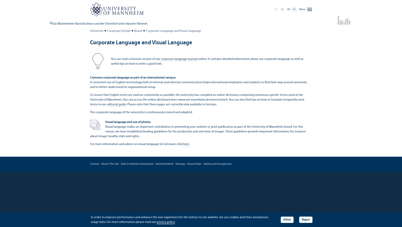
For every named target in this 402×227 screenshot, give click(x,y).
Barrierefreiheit (164, 164)
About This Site (110, 164)
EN (294, 9)
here (186, 144)
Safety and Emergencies (217, 164)
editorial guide (116, 104)
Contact (94, 164)
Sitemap (180, 164)
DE (288, 9)
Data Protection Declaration (137, 164)
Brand (138, 31)
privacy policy (166, 222)
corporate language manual (179, 59)
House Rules (194, 164)
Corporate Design (119, 31)
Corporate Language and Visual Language (173, 31)
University (96, 31)
